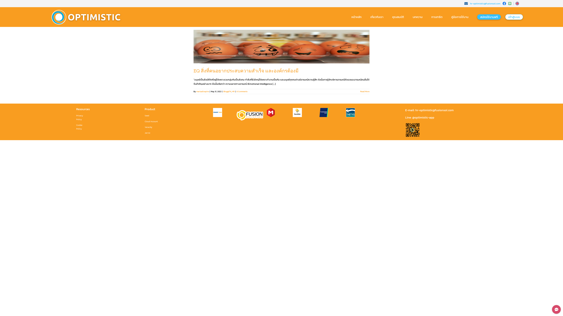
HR (233, 91)
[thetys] (350, 109)
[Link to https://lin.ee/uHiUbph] (511, 3)
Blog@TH (227, 91)
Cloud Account (151, 121)
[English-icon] (517, 3)
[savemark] (297, 109)
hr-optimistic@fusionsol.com (434, 110)
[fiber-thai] (217, 109)
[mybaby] (270, 109)
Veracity (148, 127)
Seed (147, 115)
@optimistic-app (423, 117)
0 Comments (241, 91)
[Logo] (88, 9)
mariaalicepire (202, 91)
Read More (364, 91)
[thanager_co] (324, 109)
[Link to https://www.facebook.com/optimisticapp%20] (504, 3)
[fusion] (250, 111)
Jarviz (147, 132)
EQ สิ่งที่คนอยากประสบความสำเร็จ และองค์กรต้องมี (246, 71)
